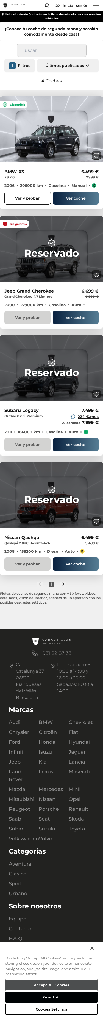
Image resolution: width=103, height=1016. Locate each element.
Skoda (76, 819)
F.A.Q (15, 939)
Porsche (49, 809)
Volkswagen (21, 839)
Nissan (47, 799)
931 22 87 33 (57, 653)
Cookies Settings (51, 1009)
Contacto (20, 929)
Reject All (51, 997)
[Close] (92, 948)
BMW (46, 722)
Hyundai (79, 742)
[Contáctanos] (47, 5)
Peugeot (19, 809)
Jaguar (77, 752)
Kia (43, 762)
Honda (47, 742)
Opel (74, 799)
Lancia (77, 762)
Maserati (79, 772)
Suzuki (47, 829)
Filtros (21, 65)
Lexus (46, 772)
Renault (78, 809)
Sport (15, 884)
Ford (14, 742)
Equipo (17, 919)
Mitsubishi (21, 799)
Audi (14, 722)
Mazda (17, 789)
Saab (15, 819)
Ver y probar (27, 198)
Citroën (48, 732)
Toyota (77, 829)
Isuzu (45, 752)
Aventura (20, 864)
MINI (75, 789)
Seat (44, 819)
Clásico (17, 874)
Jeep (15, 762)
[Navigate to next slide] (99, 129)
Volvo (45, 839)
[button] (68, 65)
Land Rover (16, 775)
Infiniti (17, 752)
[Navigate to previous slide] (4, 129)
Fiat (73, 732)
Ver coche (76, 198)
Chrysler (19, 732)
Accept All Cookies (51, 985)
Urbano (18, 894)
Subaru (18, 829)
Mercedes (51, 789)
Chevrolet (81, 722)
